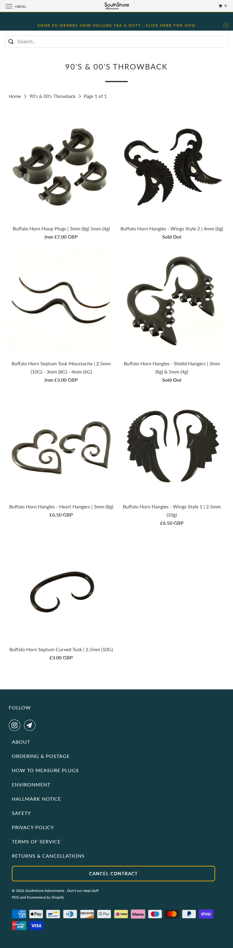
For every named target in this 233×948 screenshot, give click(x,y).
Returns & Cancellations (48, 856)
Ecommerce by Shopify (45, 897)
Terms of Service (36, 841)
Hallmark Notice (36, 799)
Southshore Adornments (45, 890)
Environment (31, 784)
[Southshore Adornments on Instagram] (16, 725)
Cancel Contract (113, 873)
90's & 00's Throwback (53, 96)
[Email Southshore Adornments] (31, 725)
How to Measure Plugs (45, 770)
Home (15, 96)
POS (15, 897)
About (21, 742)
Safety (21, 813)
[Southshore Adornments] (116, 6)
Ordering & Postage (41, 756)
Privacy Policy (33, 827)
